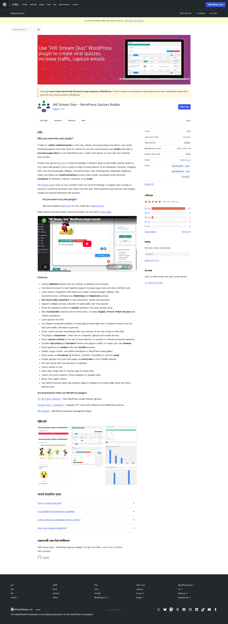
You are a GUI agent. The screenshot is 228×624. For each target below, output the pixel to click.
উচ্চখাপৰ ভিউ (149, 184)
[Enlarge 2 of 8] (65, 441)
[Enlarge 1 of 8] (65, 429)
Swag (139, 597)
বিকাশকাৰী (97, 593)
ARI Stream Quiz (45, 185)
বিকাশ (83, 120)
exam (187, 166)
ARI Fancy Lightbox (51, 399)
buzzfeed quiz (177, 166)
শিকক (96, 585)
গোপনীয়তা (14, 597)
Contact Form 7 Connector (50, 405)
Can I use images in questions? (52, 528)
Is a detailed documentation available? (56, 511)
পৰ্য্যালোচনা (58, 120)
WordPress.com (186, 585)
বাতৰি (12, 589)
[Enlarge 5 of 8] (99, 450)
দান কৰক (140, 593)
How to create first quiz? (49, 503)
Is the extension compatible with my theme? (59, 520)
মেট (180, 589)
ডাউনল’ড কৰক (184, 107)
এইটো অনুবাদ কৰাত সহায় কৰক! (134, 21)
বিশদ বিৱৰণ (44, 120)
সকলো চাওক (186, 231)
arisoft (56, 109)
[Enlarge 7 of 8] (133, 449)
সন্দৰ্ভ (12, 585)
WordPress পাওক (215, 4)
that (39, 167)
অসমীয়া (38, 610)
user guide (106, 212)
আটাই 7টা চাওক (185, 160)
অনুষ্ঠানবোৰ (139, 589)
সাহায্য (188, 120)
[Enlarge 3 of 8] (65, 466)
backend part (97, 206)
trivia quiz (185, 177)
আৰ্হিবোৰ (55, 597)
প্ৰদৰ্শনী (55, 585)
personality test (178, 171)
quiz (187, 171)
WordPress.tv (101, 597)
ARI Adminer (43, 411)
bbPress (183, 593)
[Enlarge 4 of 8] (99, 429)
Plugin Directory (18, 13)
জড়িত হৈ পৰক (140, 585)
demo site (66, 206)
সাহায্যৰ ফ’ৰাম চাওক (152, 260)
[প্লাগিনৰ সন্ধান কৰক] (38, 29)
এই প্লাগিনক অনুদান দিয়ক (154, 282)
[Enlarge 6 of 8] (133, 429)
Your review (150, 231)
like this (61, 163)
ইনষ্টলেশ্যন (71, 120)
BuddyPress (184, 597)
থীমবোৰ (55, 589)
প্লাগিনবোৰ (56, 593)
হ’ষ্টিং (12, 593)
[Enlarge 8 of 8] (133, 470)
